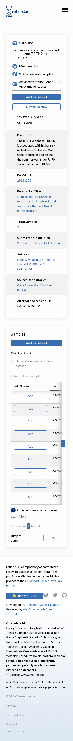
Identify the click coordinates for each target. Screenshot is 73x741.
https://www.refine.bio (28, 674)
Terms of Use (15, 715)
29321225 (24, 180)
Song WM (24, 259)
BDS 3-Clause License (20, 696)
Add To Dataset (36, 97)
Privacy (11, 705)
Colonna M (24, 269)
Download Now (36, 106)
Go (54, 538)
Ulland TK (24, 264)
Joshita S (37, 259)
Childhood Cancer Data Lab (44, 604)
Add (30, 396)
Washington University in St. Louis (36, 243)
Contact (11, 724)
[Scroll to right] (63, 443)
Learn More (18, 516)
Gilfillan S (38, 264)
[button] (65, 11)
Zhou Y (49, 259)
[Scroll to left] (10, 443)
